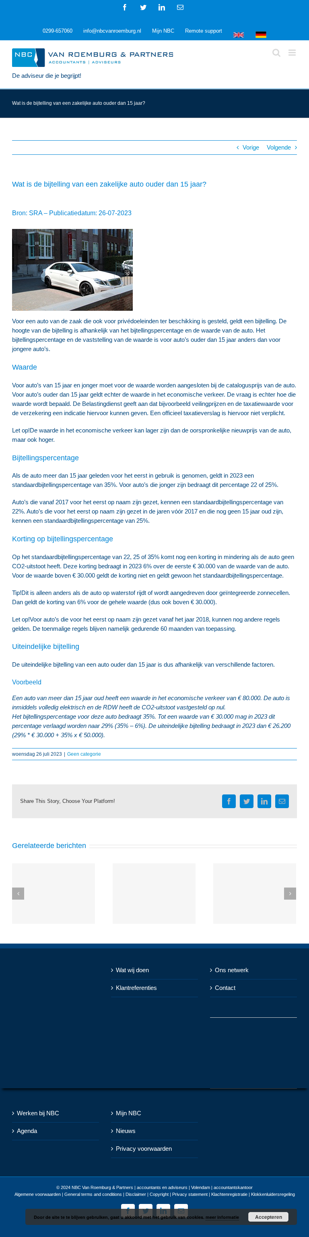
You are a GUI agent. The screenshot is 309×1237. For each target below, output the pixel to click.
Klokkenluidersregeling (273, 1194)
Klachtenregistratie (229, 1194)
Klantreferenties (136, 987)
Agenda (27, 1130)
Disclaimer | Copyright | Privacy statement (167, 1194)
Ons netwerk (232, 970)
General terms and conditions (93, 1194)
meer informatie (222, 1217)
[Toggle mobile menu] (292, 52)
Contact (225, 987)
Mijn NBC (128, 1113)
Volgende (279, 147)
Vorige (251, 147)
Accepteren (268, 1216)
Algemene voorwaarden (37, 1194)
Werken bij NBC (38, 1113)
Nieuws (126, 1130)
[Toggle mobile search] (276, 52)
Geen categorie (84, 754)
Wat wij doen (132, 970)
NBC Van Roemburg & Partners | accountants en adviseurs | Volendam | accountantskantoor (162, 1187)
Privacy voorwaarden (144, 1148)
